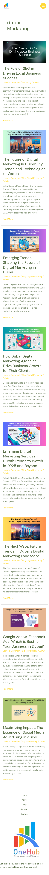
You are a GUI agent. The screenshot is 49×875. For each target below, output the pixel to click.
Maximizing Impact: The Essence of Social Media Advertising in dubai (23, 732)
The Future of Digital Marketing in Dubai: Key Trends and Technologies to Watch (24, 166)
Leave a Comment (11, 82)
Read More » (8, 120)
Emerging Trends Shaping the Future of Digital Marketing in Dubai (21, 265)
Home (24, 795)
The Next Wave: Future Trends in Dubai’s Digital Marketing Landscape (23, 551)
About (24, 800)
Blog (24, 178)
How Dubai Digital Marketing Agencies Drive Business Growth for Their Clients (22, 363)
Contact (24, 814)
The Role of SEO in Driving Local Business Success (22, 73)
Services (24, 809)
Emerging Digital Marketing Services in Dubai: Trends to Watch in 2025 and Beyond (23, 458)
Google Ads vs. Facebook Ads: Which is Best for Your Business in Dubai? (24, 641)
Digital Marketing (34, 178)
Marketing (26, 82)
